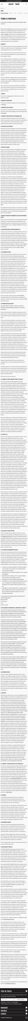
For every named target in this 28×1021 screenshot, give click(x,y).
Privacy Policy (10, 96)
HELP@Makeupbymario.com (7, 536)
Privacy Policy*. (15, 1002)
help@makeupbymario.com (9, 919)
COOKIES (15, 13)
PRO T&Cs (4, 104)
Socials (4, 1010)
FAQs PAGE (4, 113)
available (6, 34)
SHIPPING (11, 13)
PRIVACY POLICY (20, 13)
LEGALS (3, 1013)
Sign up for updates (20, 999)
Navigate (4, 1007)
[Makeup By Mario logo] (14, 4)
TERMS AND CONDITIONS (4, 13)
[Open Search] (23, 4)
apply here (4, 226)
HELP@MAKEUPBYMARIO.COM (15, 778)
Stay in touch (6, 991)
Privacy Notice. (17, 951)
